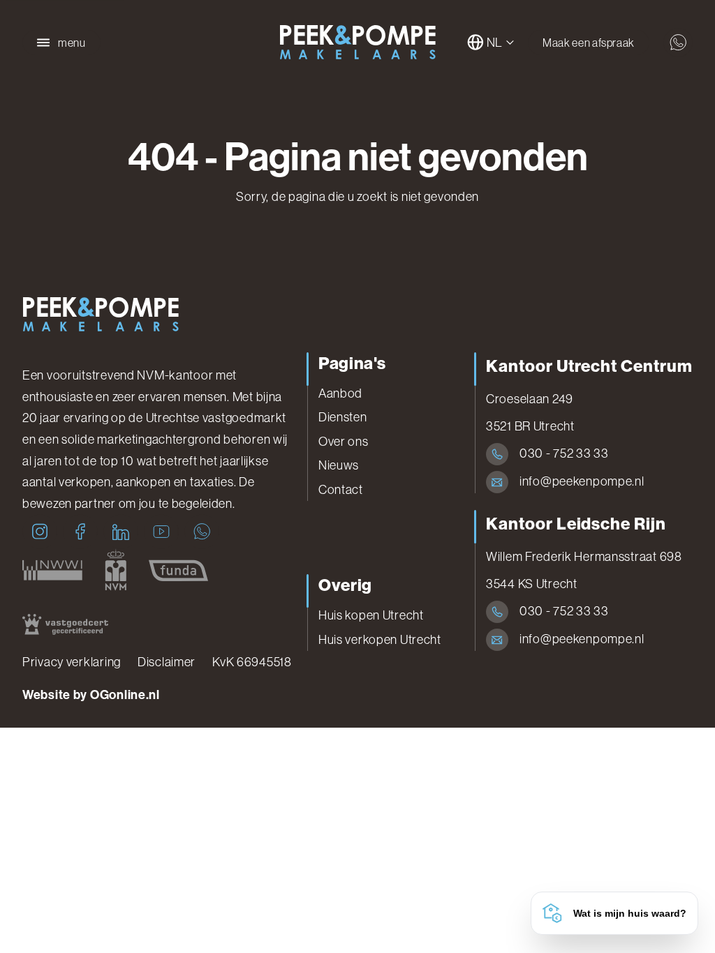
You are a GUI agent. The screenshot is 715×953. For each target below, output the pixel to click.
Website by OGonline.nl (91, 695)
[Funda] (178, 570)
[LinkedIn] (120, 531)
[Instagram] (39, 531)
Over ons (343, 442)
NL (495, 43)
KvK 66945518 (252, 662)
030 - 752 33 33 (564, 453)
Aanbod (340, 393)
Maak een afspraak (589, 42)
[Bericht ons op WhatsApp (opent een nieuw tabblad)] (678, 42)
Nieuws (338, 465)
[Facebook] (80, 531)
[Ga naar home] (357, 42)
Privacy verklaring (71, 662)
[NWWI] (52, 570)
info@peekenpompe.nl (581, 481)
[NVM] (115, 570)
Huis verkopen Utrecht (379, 640)
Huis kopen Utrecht (371, 615)
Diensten (342, 417)
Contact (340, 490)
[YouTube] (161, 531)
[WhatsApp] (201, 531)
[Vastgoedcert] (65, 624)
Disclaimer (167, 662)
